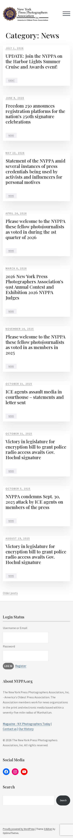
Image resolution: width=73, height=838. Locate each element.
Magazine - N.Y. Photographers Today (26, 724)
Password (9, 646)
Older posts (10, 593)
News (11, 135)
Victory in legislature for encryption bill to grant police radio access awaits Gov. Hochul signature (36, 449)
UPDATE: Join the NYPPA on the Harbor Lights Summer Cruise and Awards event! (34, 61)
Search (63, 800)
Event (11, 80)
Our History (26, 729)
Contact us (10, 729)
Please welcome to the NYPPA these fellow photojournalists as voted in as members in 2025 (35, 345)
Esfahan (48, 829)
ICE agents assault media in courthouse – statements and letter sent (35, 397)
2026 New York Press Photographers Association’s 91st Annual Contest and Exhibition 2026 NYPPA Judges (34, 287)
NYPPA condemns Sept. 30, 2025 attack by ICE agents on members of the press (34, 501)
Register (20, 666)
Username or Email (15, 628)
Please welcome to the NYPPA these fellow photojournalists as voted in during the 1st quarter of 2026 (35, 229)
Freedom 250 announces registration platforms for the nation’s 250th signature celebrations (35, 114)
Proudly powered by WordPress (18, 829)
